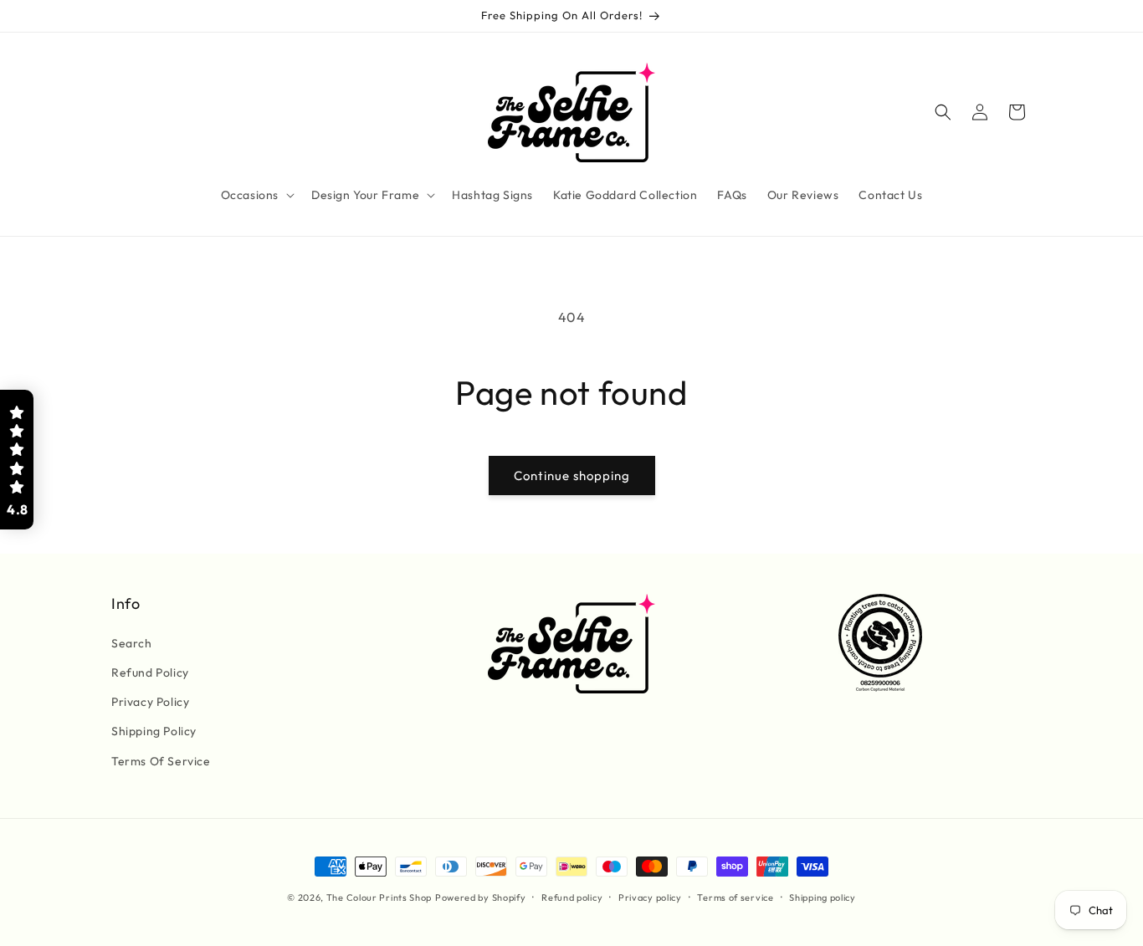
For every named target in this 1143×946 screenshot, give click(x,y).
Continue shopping (572, 475)
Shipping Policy (154, 731)
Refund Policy (150, 672)
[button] (256, 194)
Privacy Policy (150, 701)
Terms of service (735, 897)
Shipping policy (822, 897)
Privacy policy (650, 897)
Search (131, 643)
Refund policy (571, 897)
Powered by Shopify (480, 897)
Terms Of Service (161, 761)
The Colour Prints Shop (379, 897)
